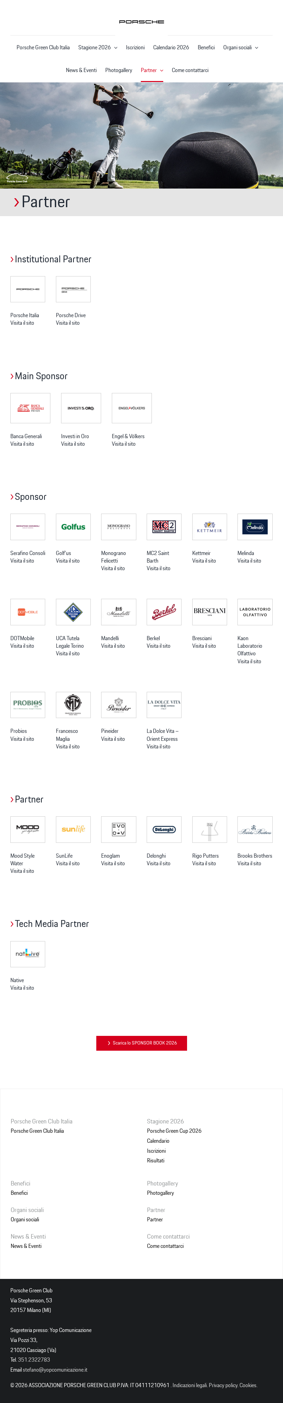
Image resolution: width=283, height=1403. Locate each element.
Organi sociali (25, 1219)
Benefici (19, 1193)
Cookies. (248, 1385)
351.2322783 (34, 1360)
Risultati (155, 1160)
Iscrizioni (156, 1151)
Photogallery (160, 1193)
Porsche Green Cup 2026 (174, 1131)
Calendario (158, 1141)
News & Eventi (26, 1246)
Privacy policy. (223, 1385)
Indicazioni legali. (190, 1385)
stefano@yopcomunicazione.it (55, 1370)
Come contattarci (165, 1246)
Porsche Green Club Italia (37, 1131)
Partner (155, 1219)
